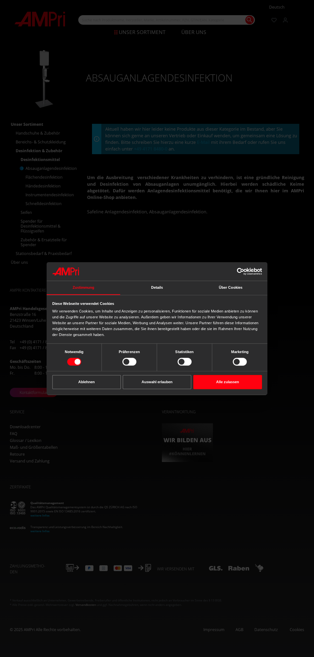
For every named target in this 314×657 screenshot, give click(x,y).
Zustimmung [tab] (83, 288)
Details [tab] (157, 288)
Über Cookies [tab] (230, 288)
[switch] (129, 362)
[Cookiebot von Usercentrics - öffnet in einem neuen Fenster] (240, 271)
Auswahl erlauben (157, 382)
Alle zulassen (227, 382)
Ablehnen (86, 382)
